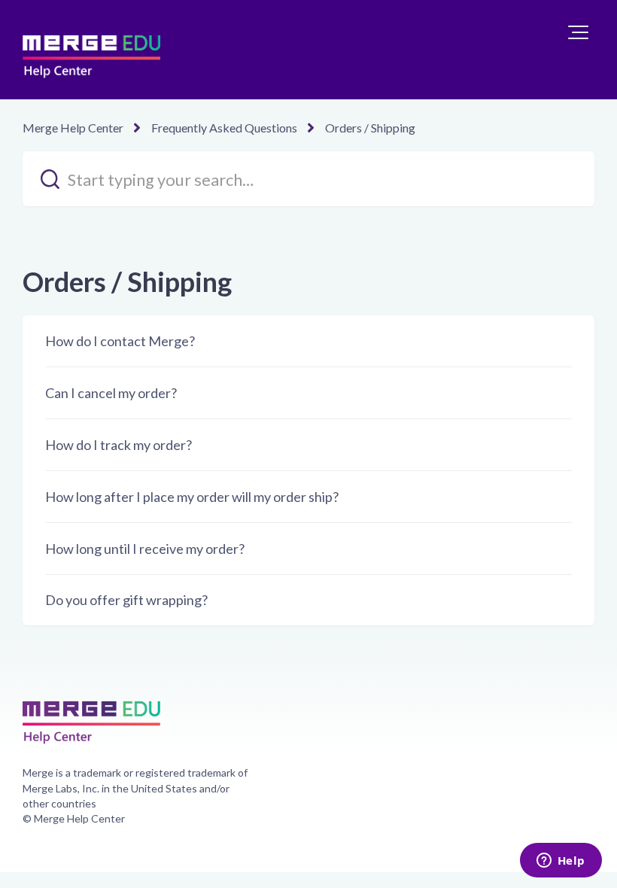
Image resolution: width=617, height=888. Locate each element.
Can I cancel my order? (111, 393)
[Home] (91, 50)
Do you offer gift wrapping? (126, 599)
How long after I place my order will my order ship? (192, 496)
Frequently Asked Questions (224, 127)
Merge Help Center (73, 127)
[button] (578, 32)
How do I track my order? (118, 444)
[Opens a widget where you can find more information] (560, 861)
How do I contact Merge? (120, 341)
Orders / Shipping (370, 127)
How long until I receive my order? (145, 548)
